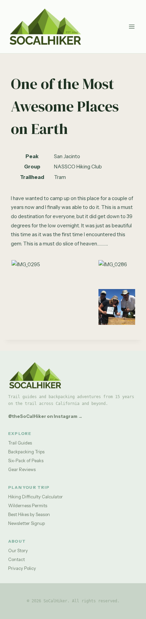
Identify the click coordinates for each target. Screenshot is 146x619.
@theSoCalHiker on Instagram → (45, 416)
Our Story (18, 550)
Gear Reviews (22, 469)
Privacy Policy (22, 568)
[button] (54, 292)
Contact (16, 559)
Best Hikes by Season (29, 514)
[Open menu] (131, 26)
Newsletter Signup (26, 523)
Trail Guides (20, 443)
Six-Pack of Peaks (25, 460)
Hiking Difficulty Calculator (35, 496)
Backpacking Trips (26, 451)
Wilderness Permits (27, 505)
